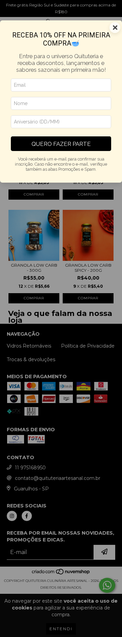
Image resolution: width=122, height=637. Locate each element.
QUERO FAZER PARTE (61, 143)
